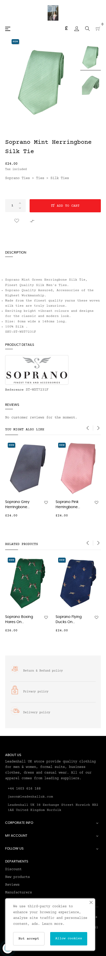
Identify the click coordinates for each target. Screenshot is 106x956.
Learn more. (53, 924)
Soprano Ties (17, 178)
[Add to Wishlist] (16, 221)
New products (17, 877)
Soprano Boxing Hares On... (19, 619)
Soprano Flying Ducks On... (69, 619)
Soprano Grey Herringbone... (17, 504)
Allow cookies (68, 938)
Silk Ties (59, 178)
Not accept (29, 939)
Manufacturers (18, 893)
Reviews (12, 885)
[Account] (77, 28)
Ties (40, 178)
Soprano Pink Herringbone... (68, 504)
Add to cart (67, 206)
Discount (13, 869)
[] (47, 516)
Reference (14, 390)
